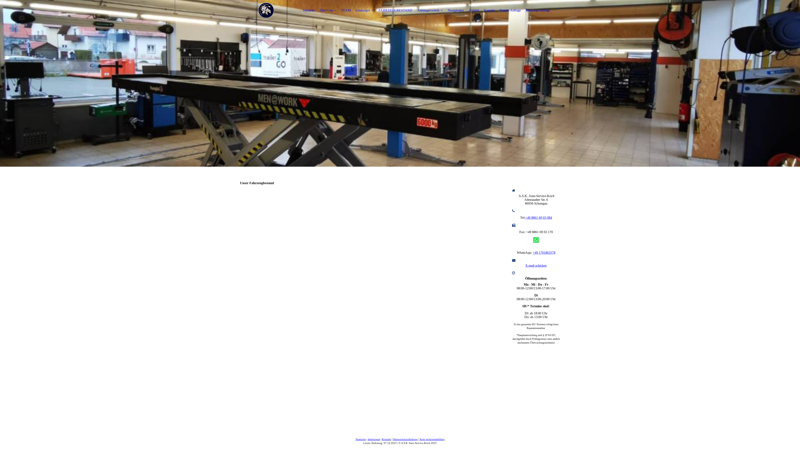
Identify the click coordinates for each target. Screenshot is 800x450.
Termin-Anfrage (510, 10)
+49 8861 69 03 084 (538, 217)
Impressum (374, 439)
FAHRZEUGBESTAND (395, 10)
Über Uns (326, 10)
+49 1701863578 (544, 252)
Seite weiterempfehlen (432, 439)
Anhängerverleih (428, 10)
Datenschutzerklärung (405, 439)
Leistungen (363, 10)
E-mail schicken (536, 265)
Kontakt (489, 10)
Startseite (309, 10)
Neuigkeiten (456, 10)
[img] (266, 10)
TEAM (346, 10)
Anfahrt (474, 10)
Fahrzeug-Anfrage (538, 10)
